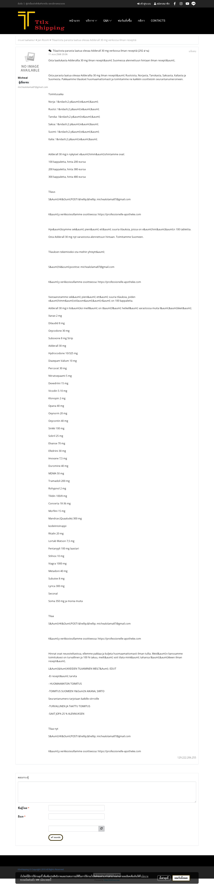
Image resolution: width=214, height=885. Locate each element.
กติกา (141, 20)
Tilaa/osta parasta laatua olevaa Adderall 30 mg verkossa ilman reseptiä (94, 40)
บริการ (90, 20)
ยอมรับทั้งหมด (181, 878)
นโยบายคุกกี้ (45, 879)
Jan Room (43, 40)
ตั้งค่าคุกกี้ (163, 878)
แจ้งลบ (192, 51)
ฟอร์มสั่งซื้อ (125, 20)
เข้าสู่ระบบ (145, 3)
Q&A (106, 20)
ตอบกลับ (56, 837)
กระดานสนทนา (26, 40)
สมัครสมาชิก (163, 3)
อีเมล (22, 816)
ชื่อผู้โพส (23, 808)
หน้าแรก (74, 20)
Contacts (158, 20)
